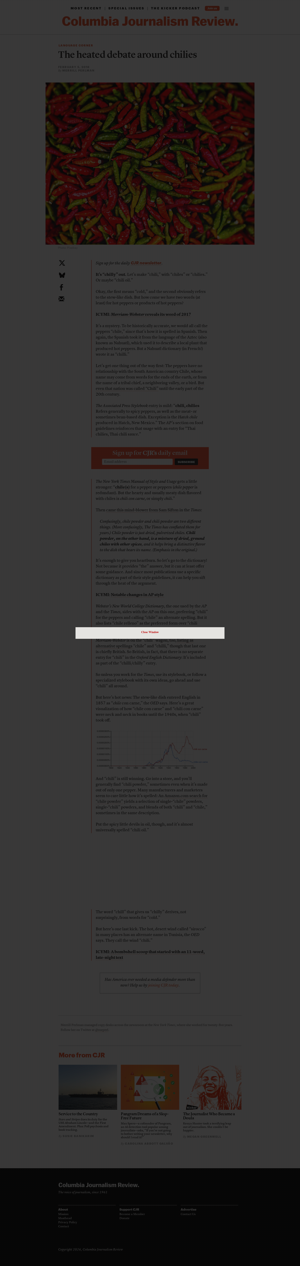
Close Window (150, 632)
